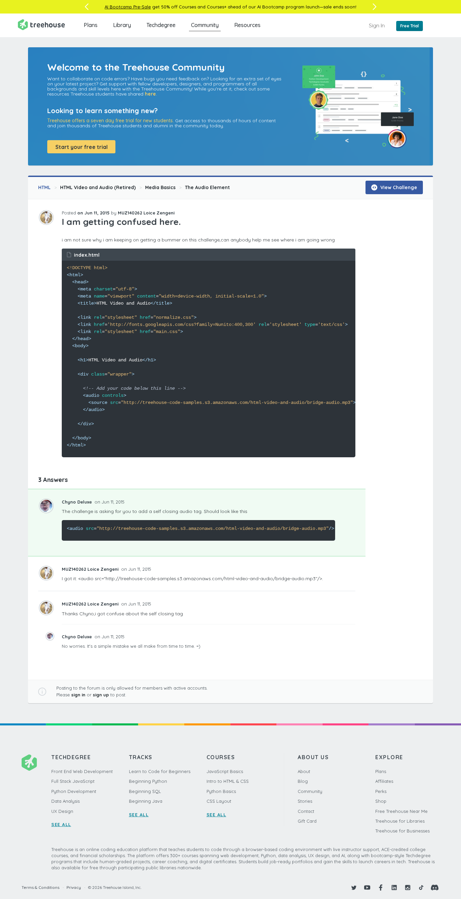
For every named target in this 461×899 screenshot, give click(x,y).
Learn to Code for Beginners (159, 771)
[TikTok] (421, 887)
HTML (44, 187)
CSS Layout (219, 801)
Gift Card (307, 821)
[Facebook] (380, 887)
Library (122, 25)
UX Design (62, 811)
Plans (91, 25)
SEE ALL (61, 824)
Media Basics (160, 187)
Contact (306, 811)
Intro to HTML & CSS (228, 781)
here (150, 94)
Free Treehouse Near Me (401, 811)
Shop (380, 801)
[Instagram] (407, 887)
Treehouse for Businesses (402, 830)
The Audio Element (207, 187)
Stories (305, 801)
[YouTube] (367, 887)
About (304, 771)
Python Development (73, 791)
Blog (303, 781)
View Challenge (398, 187)
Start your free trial (81, 147)
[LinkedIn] (394, 887)
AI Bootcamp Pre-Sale (128, 6)
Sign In (377, 25)
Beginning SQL (145, 791)
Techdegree (160, 25)
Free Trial (409, 25)
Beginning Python (148, 781)
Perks (380, 791)
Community (205, 25)
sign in (78, 694)
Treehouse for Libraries (400, 821)
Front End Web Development (82, 771)
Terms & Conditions (40, 887)
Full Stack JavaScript (72, 781)
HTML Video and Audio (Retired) (98, 187)
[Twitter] (353, 887)
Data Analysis (65, 801)
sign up (101, 694)
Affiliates (384, 781)
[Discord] (434, 887)
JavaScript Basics (225, 771)
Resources (247, 25)
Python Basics (221, 791)
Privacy (73, 887)
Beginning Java (145, 801)
